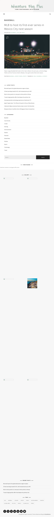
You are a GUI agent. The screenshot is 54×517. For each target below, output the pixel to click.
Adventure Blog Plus (27, 6)
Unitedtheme (47, 514)
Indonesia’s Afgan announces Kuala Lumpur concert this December (19, 106)
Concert (16, 500)
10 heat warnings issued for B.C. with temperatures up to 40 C (18, 91)
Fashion (6, 132)
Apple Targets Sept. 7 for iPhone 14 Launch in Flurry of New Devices (19, 103)
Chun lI (23, 32)
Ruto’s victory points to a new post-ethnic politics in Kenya (17, 94)
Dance (27, 500)
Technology (7, 147)
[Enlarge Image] (7, 37)
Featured (6, 135)
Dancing (6, 126)
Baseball (12, 76)
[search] (50, 14)
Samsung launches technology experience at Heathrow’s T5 (17, 100)
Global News (7, 138)
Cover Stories (18, 76)
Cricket (6, 123)
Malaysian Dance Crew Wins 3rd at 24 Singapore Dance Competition (19, 109)
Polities (6, 141)
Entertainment (7, 129)
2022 (35, 76)
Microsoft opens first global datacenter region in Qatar (16, 88)
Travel (5, 150)
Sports (25, 76)
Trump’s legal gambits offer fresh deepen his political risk (17, 97)
